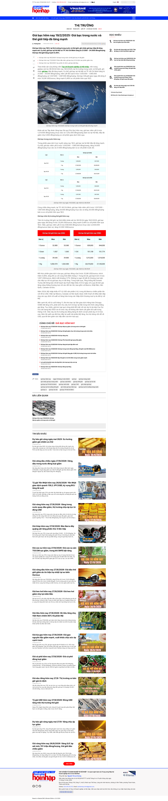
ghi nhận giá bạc (86, 384)
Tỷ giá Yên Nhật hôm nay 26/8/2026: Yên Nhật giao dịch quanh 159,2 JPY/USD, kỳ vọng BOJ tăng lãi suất (54, 485)
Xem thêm (69, 764)
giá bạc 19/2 (75, 384)
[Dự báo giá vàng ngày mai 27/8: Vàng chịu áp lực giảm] (92, 729)
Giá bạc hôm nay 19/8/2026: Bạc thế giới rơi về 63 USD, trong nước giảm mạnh (64, 358)
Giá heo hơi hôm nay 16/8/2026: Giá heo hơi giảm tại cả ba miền (124, 41)
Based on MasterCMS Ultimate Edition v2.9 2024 (46, 798)
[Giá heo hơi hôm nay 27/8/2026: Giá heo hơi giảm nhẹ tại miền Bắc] (92, 599)
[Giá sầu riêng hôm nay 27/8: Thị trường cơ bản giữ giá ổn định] (92, 686)
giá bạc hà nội (53, 389)
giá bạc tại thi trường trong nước (88, 387)
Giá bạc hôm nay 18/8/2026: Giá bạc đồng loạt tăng (56, 366)
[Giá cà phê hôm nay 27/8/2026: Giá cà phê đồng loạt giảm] (92, 664)
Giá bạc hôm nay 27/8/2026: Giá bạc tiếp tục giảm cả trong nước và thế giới (63, 326)
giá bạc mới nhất (64, 384)
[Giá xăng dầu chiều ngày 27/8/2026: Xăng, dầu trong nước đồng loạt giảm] (92, 469)
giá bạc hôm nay (46, 379)
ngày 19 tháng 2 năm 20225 (61, 379)
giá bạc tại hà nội (90, 381)
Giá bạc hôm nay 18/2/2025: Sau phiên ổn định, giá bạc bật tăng (58, 63)
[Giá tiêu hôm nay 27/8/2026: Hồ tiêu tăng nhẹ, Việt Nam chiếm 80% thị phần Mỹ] (92, 621)
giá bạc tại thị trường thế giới (49, 387)
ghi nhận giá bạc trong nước (49, 381)
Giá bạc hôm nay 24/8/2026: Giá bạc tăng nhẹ (54, 335)
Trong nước (76, 29)
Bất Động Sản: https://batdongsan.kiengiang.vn (122, 95)
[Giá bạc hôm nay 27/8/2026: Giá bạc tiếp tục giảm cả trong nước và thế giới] (43, 408)
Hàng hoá (69, 29)
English (114, 2)
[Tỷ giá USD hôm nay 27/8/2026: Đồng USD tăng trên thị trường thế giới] (92, 708)
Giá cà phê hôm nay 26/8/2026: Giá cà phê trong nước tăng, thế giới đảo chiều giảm (125, 68)
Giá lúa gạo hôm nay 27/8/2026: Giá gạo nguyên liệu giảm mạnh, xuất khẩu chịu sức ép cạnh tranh (54, 637)
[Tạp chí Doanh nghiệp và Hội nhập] (91, 2)
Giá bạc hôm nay (65, 323)
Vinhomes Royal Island (116, 92)
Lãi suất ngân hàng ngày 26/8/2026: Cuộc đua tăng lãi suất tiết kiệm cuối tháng (38, 18)
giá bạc (45, 71)
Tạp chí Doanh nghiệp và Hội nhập (75, 67)
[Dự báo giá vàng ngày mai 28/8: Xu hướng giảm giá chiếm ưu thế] (92, 447)
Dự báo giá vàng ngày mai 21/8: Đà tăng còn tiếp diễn (124, 86)
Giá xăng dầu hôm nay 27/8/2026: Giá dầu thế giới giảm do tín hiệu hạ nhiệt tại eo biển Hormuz (54, 572)
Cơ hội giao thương (91, 29)
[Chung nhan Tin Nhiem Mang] (129, 774)
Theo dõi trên (91, 43)
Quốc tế (83, 29)
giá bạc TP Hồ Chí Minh (67, 389)
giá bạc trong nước (84, 379)
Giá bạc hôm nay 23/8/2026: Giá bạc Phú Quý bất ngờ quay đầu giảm (61, 340)
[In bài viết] (33, 78)
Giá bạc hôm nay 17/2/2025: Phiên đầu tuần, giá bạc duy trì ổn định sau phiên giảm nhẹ (66, 60)
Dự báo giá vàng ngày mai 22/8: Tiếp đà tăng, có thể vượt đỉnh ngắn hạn (125, 50)
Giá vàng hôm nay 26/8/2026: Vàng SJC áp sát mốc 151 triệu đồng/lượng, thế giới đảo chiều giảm (52, 746)
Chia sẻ (35, 374)
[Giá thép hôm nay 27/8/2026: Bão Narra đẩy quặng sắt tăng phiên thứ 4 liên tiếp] (92, 534)
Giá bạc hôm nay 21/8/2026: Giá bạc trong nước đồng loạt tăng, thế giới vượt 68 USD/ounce (68, 349)
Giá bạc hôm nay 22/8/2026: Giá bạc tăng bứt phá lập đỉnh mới (59, 344)
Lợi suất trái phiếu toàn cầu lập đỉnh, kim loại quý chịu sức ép (59, 362)
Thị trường (84, 25)
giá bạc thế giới (78, 381)
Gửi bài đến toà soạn (66, 792)
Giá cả (100, 29)
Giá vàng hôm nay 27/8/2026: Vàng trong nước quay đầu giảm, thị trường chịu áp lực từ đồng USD (54, 507)
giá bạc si (44, 389)
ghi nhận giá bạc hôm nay (68, 387)
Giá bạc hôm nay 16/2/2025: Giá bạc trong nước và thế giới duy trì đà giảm (61, 57)
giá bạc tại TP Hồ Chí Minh (48, 384)
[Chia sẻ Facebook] (33, 71)
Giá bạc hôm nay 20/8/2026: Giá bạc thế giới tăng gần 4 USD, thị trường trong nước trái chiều (68, 353)
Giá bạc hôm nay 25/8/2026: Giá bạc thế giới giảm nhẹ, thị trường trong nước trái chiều (66, 331)
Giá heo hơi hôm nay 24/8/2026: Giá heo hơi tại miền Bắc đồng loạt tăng (125, 59)
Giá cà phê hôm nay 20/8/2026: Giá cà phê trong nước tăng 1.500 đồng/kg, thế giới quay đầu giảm (124, 77)
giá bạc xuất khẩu (65, 381)
